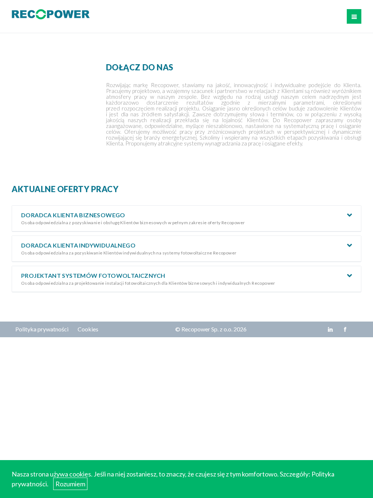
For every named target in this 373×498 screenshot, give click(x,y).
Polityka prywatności (41, 329)
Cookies (88, 329)
